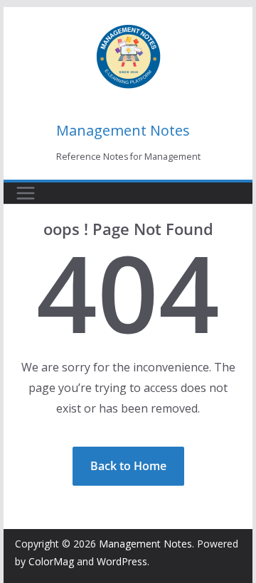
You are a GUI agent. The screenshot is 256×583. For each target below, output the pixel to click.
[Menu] (25, 193)
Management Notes (123, 130)
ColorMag (51, 561)
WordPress (122, 561)
